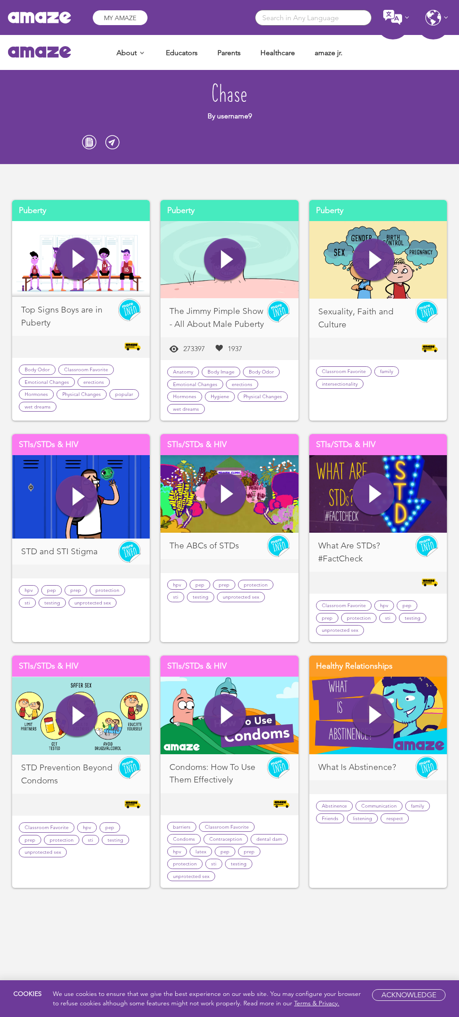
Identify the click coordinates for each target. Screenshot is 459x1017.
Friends (330, 818)
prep (75, 590)
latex (200, 851)
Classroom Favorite (86, 369)
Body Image (221, 372)
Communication (379, 806)
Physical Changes (81, 394)
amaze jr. (328, 52)
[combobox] (313, 18)
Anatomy (183, 372)
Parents (229, 52)
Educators (182, 52)
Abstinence (334, 806)
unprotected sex (92, 603)
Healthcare (277, 52)
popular (124, 394)
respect (394, 818)
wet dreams (38, 407)
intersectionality (340, 384)
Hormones (36, 394)
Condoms (184, 839)
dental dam (269, 839)
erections (93, 382)
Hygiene (220, 396)
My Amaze (120, 18)
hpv (29, 590)
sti (27, 603)
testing (52, 603)
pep (51, 590)
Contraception (225, 839)
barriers (182, 827)
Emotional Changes (47, 382)
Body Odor (37, 369)
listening (362, 818)
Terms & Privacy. (316, 1003)
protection (107, 590)
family (386, 371)
